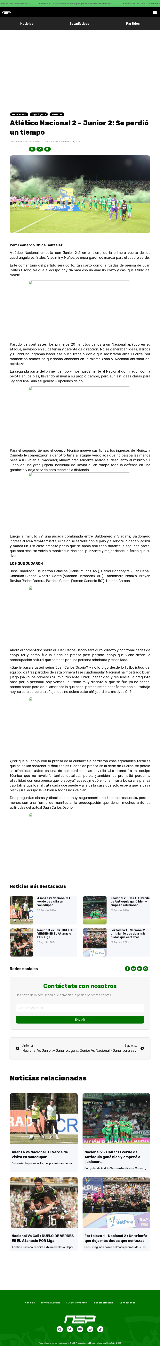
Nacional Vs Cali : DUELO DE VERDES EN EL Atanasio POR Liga (56, 933)
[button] (155, 12)
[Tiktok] (100, 1329)
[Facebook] (60, 1329)
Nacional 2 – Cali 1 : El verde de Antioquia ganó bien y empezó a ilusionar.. (130, 901)
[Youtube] (80, 1329)
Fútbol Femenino (76, 1302)
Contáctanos (127, 1302)
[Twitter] (70, 1329)
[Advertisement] (80, 59)
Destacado (19, 114)
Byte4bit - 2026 (113, 1343)
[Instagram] (90, 1329)
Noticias (26, 23)
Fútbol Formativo (103, 1302)
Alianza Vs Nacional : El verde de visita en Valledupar (53, 901)
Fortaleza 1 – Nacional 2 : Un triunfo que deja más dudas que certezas (128, 933)
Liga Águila (39, 114)
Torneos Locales (50, 1302)
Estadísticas (79, 23)
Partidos (133, 23)
